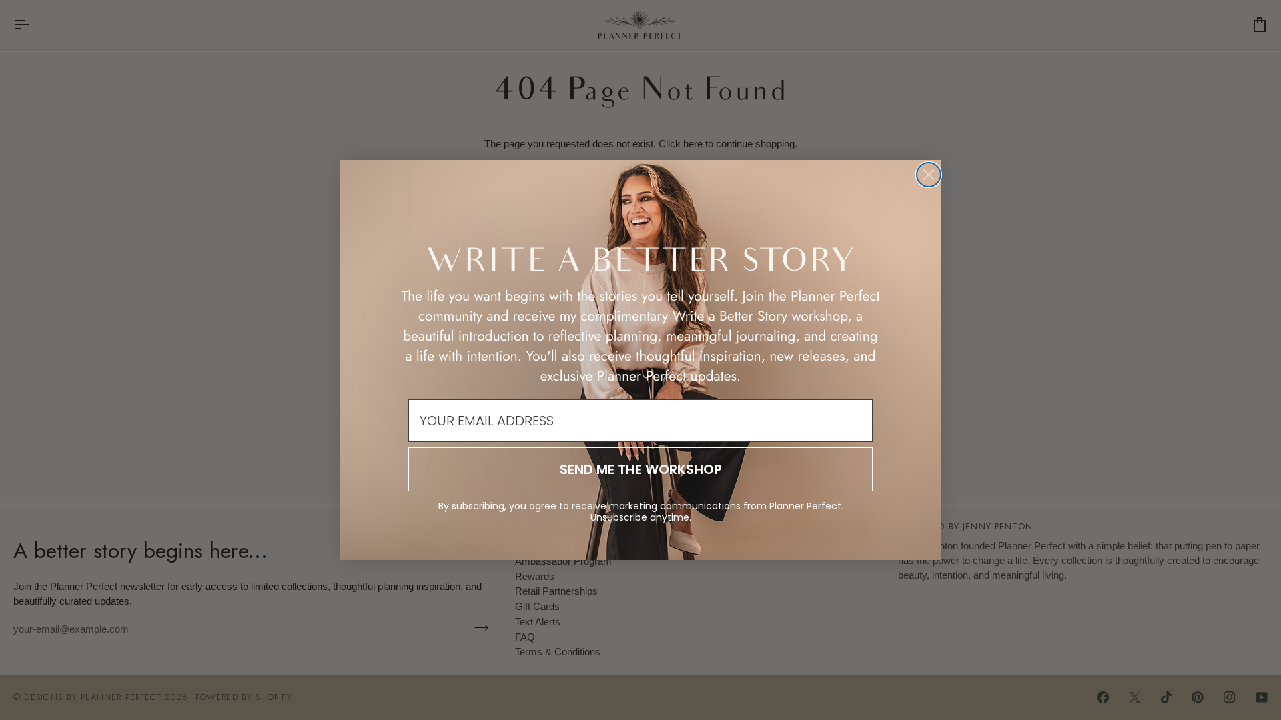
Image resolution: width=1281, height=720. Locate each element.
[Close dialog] (929, 175)
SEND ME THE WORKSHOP (641, 469)
